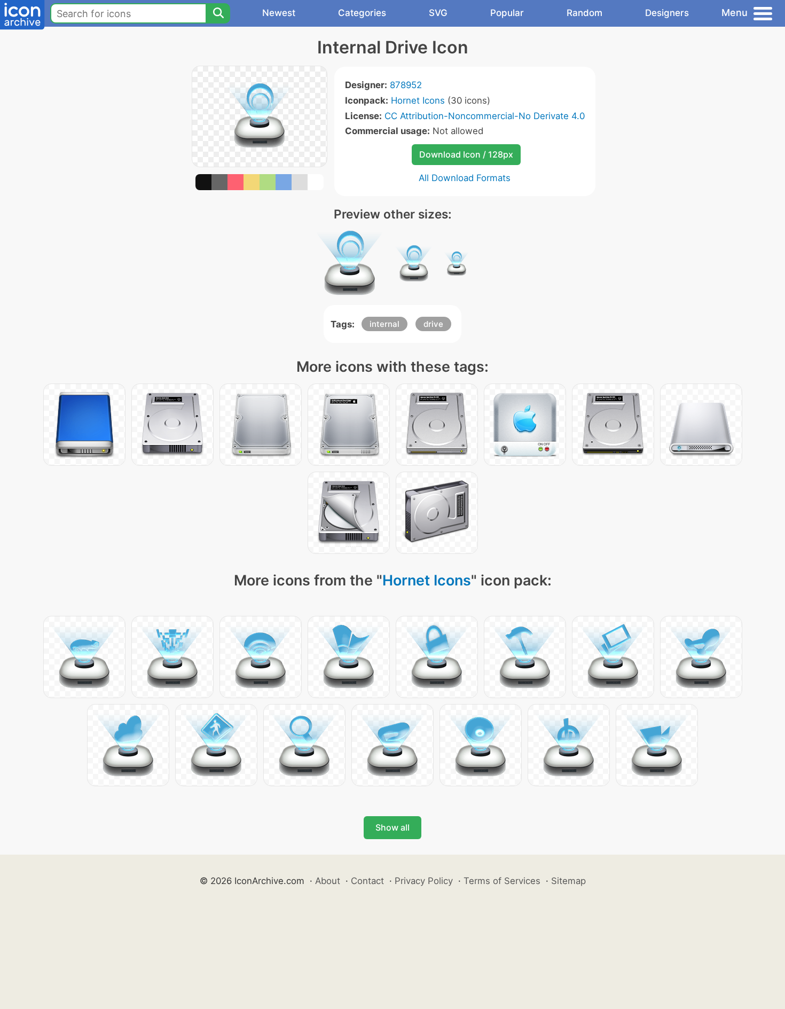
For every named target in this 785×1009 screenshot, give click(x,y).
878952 (406, 85)
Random (584, 12)
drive (433, 324)
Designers (667, 12)
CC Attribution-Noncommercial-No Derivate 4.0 (484, 116)
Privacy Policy (424, 880)
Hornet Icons (418, 100)
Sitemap (568, 880)
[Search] (218, 13)
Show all (392, 827)
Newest (278, 12)
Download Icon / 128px (466, 154)
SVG (438, 12)
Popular (507, 12)
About (327, 880)
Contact (367, 880)
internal (384, 324)
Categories (362, 12)
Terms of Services (502, 880)
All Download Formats (465, 178)
